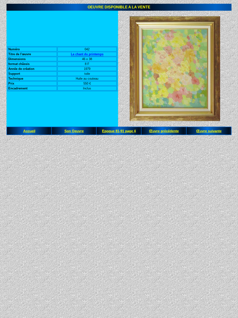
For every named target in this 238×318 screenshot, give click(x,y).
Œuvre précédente (164, 131)
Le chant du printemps (87, 54)
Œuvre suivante (208, 131)
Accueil (29, 131)
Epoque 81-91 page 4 (119, 131)
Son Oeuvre (74, 131)
